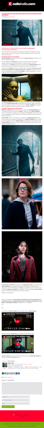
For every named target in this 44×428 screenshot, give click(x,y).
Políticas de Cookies (36, 423)
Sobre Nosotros (7, 423)
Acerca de (4, 361)
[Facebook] (4, 368)
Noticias (5, 377)
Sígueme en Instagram (27, 364)
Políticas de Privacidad (17, 423)
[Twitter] (5, 368)
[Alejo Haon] (4, 367)
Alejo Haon (11, 363)
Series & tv (10, 377)
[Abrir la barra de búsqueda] (41, 9)
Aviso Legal (27, 423)
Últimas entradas (11, 361)
